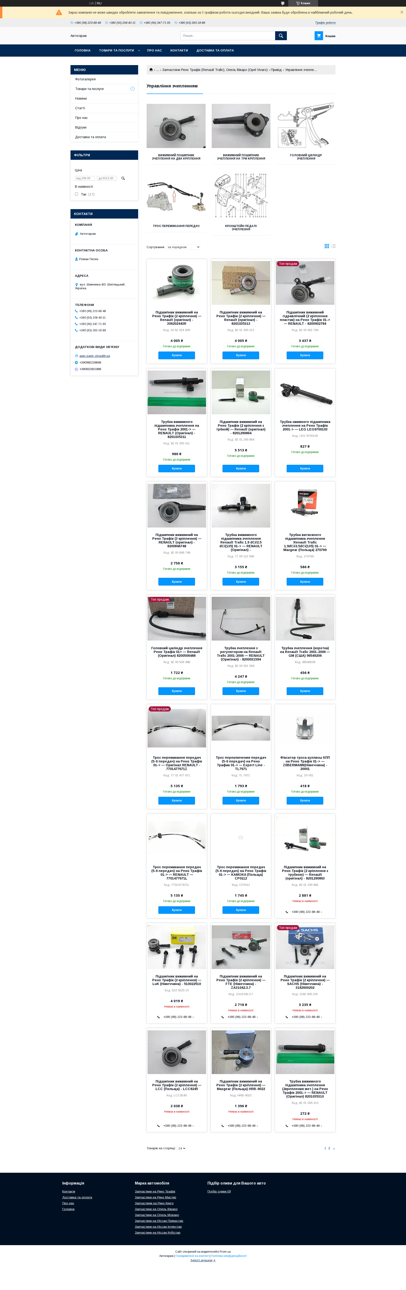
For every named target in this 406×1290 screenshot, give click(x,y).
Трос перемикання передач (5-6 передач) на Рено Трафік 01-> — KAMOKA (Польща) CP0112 (240, 872)
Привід (276, 70)
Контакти (179, 50)
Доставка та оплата (215, 50)
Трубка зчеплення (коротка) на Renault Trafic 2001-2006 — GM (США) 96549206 (305, 651)
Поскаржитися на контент (192, 1256)
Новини (81, 98)
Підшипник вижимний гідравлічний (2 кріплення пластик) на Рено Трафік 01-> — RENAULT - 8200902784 (305, 317)
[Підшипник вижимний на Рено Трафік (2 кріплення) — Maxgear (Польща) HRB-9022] (241, 1051)
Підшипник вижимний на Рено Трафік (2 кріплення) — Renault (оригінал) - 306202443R (176, 317)
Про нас (154, 50)
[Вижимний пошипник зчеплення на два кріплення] (176, 125)
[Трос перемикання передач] (176, 196)
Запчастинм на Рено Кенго (154, 1203)
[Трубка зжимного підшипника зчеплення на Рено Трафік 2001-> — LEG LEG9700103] (305, 392)
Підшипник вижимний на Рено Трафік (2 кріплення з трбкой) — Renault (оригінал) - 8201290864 (240, 427)
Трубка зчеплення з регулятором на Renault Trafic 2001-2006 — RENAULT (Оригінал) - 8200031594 (241, 653)
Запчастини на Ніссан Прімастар (159, 1221)
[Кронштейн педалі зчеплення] (241, 196)
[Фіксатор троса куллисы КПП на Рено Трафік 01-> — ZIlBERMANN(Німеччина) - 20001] (305, 727)
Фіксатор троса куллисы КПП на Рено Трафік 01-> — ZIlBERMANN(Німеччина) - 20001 (305, 763)
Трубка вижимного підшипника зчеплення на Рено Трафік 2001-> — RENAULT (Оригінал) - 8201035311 (176, 429)
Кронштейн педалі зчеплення (241, 227)
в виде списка (333, 247)
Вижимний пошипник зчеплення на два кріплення (176, 157)
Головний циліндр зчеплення (306, 157)
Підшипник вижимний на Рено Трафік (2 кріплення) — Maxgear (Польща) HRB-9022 (240, 1085)
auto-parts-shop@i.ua (94, 356)
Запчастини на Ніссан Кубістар (157, 1232)
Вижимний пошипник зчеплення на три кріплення (241, 157)
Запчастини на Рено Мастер (155, 1197)
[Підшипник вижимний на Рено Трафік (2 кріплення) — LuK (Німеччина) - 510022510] (177, 946)
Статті (80, 108)
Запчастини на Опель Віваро (156, 1209)
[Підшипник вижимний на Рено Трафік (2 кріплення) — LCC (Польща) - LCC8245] (177, 1051)
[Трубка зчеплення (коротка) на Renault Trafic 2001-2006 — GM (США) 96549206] (305, 618)
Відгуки (80, 127)
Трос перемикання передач (176, 226)
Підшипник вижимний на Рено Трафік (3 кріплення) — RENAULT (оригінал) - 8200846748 (176, 540)
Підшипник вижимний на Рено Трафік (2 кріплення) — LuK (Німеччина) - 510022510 (176, 980)
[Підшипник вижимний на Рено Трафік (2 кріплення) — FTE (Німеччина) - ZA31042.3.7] (241, 946)
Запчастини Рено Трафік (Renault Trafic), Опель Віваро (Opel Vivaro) (215, 70)
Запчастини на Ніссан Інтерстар (158, 1226)
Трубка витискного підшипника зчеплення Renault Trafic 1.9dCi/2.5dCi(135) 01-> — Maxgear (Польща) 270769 (305, 542)
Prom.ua (225, 1251)
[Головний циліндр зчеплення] (306, 125)
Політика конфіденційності (229, 1256)
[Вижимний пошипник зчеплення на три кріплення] (241, 125)
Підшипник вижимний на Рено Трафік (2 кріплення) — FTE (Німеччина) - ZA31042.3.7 (240, 981)
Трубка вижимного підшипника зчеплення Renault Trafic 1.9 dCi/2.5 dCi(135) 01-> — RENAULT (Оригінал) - (240, 542)
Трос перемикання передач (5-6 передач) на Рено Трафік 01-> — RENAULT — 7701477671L (176, 872)
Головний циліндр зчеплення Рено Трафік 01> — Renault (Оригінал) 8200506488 (176, 651)
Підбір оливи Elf (219, 1191)
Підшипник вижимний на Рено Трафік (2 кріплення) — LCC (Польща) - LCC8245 (176, 1085)
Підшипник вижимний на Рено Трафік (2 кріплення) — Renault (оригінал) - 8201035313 (240, 317)
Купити (177, 355)
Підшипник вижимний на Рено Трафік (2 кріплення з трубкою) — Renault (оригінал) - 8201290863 (305, 872)
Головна (82, 50)
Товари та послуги (116, 50)
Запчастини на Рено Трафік (155, 1191)
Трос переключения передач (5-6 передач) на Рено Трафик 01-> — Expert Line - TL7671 (241, 763)
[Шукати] (281, 35)
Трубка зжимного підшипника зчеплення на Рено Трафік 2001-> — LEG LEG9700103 (305, 425)
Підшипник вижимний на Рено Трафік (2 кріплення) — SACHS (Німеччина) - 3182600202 (305, 981)
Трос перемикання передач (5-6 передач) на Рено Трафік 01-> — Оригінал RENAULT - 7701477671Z (176, 763)
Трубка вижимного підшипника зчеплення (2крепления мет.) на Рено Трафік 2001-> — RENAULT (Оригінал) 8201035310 (305, 1088)
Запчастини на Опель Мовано (157, 1215)
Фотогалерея (85, 79)
